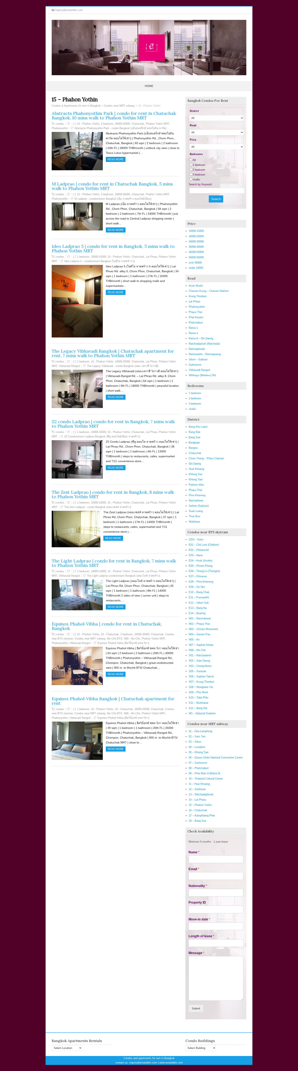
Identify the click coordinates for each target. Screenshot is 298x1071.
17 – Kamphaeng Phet (202, 815)
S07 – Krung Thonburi (201, 681)
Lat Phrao (151, 256)
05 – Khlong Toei (198, 752)
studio (196, 179)
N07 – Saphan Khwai (201, 644)
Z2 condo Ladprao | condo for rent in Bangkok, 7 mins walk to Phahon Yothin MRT (113, 424)
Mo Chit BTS (114, 638)
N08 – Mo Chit (197, 650)
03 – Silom (195, 741)
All (194, 160)
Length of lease (201, 936)
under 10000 (196, 267)
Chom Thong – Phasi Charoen (206, 458)
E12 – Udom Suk (199, 602)
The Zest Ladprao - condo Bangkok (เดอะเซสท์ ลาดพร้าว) (97, 507)
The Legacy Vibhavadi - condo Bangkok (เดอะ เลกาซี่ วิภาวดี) (122, 365)
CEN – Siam (196, 539)
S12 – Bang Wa (198, 708)
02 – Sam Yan (197, 736)
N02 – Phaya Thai (199, 623)
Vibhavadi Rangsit (69, 365)
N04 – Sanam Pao (199, 634)
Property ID (197, 902)
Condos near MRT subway (90, 638)
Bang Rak (194, 432)
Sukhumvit (195, 364)
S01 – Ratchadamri (200, 655)
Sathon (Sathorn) (199, 505)
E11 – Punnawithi (199, 597)
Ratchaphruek (197, 348)
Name (194, 852)
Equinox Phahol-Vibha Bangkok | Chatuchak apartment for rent (113, 701)
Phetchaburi (196, 322)
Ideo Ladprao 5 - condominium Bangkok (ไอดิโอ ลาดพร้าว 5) (99, 261)
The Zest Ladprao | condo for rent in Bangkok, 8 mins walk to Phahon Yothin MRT (113, 494)
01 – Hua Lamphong (200, 731)
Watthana (194, 521)
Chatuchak (138, 123)
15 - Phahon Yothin (88, 123)
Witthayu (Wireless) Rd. (203, 375)
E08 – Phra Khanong (201, 581)
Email (194, 869)
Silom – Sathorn (198, 359)
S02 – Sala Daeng (199, 660)
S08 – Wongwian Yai (201, 687)
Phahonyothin (60, 128)
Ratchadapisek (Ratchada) (204, 343)
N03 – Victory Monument (203, 629)
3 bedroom (199, 174)
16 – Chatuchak (198, 810)
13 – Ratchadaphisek (201, 794)
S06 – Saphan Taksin (201, 676)
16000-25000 (122, 361)
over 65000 (195, 262)
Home (149, 86)
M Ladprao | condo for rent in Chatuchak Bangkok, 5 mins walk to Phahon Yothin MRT (112, 186)
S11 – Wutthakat (198, 702)
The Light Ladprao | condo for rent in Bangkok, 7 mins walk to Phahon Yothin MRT (114, 563)
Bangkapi (194, 442)
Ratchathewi (196, 500)
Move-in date (199, 919)
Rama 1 (193, 327)
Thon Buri (194, 516)
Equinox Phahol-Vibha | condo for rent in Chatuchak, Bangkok (107, 626)
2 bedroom (107, 123)
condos (60, 123)
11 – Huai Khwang (199, 783)
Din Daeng (195, 463)
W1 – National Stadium (202, 713)
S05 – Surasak (197, 671)
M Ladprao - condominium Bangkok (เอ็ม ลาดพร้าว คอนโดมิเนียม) (113, 198)
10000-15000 (98, 256)
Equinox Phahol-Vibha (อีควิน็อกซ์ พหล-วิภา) (123, 643)
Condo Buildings (200, 1040)
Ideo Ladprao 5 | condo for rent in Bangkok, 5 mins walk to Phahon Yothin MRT (113, 248)
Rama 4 (193, 333)
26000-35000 (122, 123)
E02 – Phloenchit (199, 550)
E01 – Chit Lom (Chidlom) (204, 544)
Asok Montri (196, 285)
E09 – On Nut (197, 586)
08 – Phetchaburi (199, 768)
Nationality (198, 886)
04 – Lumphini (197, 747)
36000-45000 (196, 246)
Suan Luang (196, 511)
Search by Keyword (200, 184)
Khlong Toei (196, 479)
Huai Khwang (196, 468)
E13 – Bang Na (198, 607)
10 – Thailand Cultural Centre (206, 778)
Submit (196, 1008)
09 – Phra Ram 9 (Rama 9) (204, 773)
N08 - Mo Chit (132, 638)
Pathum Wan (196, 484)
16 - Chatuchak (110, 634)
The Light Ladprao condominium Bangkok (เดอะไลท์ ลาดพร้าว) (123, 575)
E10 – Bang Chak (199, 592)
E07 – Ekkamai (198, 576)
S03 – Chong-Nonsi (200, 665)
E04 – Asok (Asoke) (200, 560)
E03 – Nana (196, 555)
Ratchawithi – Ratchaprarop (205, 354)
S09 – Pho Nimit (198, 692)
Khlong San (195, 474)
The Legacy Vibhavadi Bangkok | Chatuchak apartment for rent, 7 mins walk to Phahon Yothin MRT (113, 353)
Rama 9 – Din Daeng (201, 338)
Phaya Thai (195, 312)
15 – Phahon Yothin (200, 804)
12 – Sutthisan (197, 789)
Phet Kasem (196, 317)
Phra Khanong (197, 495)
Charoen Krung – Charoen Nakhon (209, 290)
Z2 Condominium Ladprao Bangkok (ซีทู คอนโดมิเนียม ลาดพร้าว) (102, 436)
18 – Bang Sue (197, 820)
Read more (116, 159)
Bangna (193, 447)
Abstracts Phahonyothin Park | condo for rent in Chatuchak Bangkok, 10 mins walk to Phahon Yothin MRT (114, 115)
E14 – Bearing (197, 613)
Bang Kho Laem (198, 426)
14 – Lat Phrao (197, 799)
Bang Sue (194, 437)
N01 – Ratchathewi (200, 618)
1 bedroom (83, 256)
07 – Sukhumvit (198, 762)
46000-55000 (196, 252)
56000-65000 (196, 257)
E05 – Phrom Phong (200, 565)
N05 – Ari (194, 639)
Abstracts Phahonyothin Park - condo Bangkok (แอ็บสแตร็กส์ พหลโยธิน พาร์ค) (120, 128)
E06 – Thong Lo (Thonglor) (204, 571)
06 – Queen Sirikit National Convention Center (216, 757)
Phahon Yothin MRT (157, 123)
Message (196, 953)
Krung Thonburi (198, 296)
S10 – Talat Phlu (198, 697)
